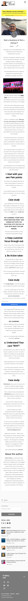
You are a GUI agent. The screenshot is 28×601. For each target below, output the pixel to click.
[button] (14, 296)
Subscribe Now (14, 304)
